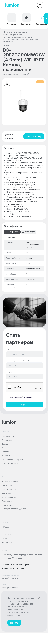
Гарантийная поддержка (12, 459)
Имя (9, 350)
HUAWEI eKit (7, 542)
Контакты (6, 455)
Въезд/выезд (7, 501)
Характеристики (12, 232)
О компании (7, 440)
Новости (5, 452)
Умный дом (6, 493)
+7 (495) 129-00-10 (10, 578)
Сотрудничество (9, 436)
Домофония (7, 485)
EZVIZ (4, 538)
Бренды (5, 444)
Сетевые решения (9, 489)
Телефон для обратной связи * (18, 361)
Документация (28, 232)
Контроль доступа (9, 497)
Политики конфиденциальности (20, 398)
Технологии (6, 448)
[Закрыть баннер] (39, 597)
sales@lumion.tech (10, 587)
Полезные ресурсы (10, 463)
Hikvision (5, 531)
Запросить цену (33, 136)
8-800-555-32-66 (13, 568)
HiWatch (5, 527)
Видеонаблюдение (21, 32)
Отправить (25, 404)
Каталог (9, 32)
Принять (14, 622)
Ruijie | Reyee (7, 535)
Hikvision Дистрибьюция (12, 35)
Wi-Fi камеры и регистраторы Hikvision (17, 37)
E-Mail (10, 372)
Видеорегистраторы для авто (14, 509)
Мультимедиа (7, 505)
